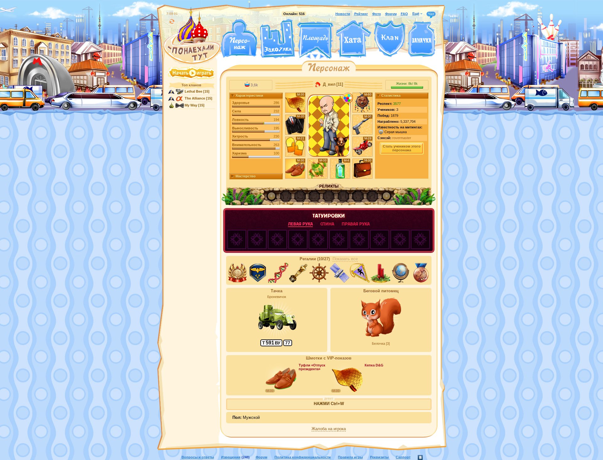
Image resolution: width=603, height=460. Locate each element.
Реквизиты (379, 457)
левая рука (300, 224)
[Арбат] (327, 56)
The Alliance (195, 98)
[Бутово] (315, 56)
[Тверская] (303, 56)
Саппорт (403, 457)
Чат (431, 14)
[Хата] (354, 39)
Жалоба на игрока (329, 429)
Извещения (230, 457)
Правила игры (350, 457)
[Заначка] (422, 39)
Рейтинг (361, 14)
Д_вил (328, 84)
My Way (191, 105)
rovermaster (401, 138)
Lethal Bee (193, 91)
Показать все (345, 259)
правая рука (356, 224)
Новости (342, 14)
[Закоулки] (277, 38)
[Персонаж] (239, 38)
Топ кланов (191, 85)
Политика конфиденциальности (302, 457)
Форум (391, 14)
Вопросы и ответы (198, 457)
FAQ (404, 14)
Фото (376, 14)
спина (327, 224)
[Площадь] (315, 40)
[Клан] (389, 38)
